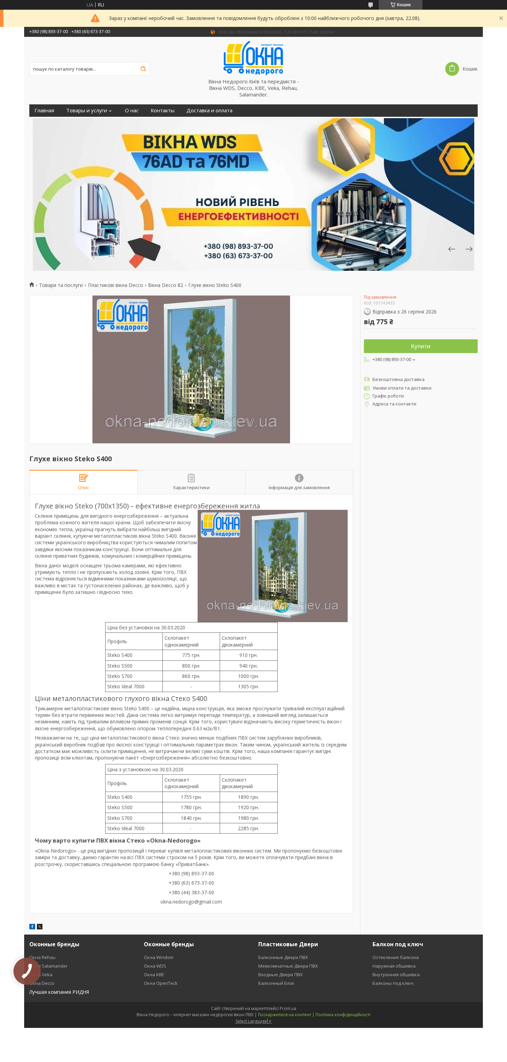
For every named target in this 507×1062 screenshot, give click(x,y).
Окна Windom (158, 957)
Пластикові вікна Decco (115, 285)
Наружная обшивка (394, 966)
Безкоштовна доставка (398, 379)
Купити (420, 346)
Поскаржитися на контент (284, 1015)
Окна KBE (154, 974)
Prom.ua (288, 1008)
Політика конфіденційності (343, 1015)
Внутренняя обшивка (396, 974)
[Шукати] (143, 69)
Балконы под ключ (393, 983)
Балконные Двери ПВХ (283, 957)
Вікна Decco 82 (165, 285)
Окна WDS (155, 966)
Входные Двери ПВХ (280, 974)
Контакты (163, 110)
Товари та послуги (61, 285)
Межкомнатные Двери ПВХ (288, 966)
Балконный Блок (276, 983)
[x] (39, 927)
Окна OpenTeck (161, 983)
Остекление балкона (395, 957)
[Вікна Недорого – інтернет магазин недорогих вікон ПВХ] (253, 57)
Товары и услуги (86, 110)
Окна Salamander (48, 966)
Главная (44, 110)
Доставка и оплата (209, 110)
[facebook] (32, 927)
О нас (132, 110)
